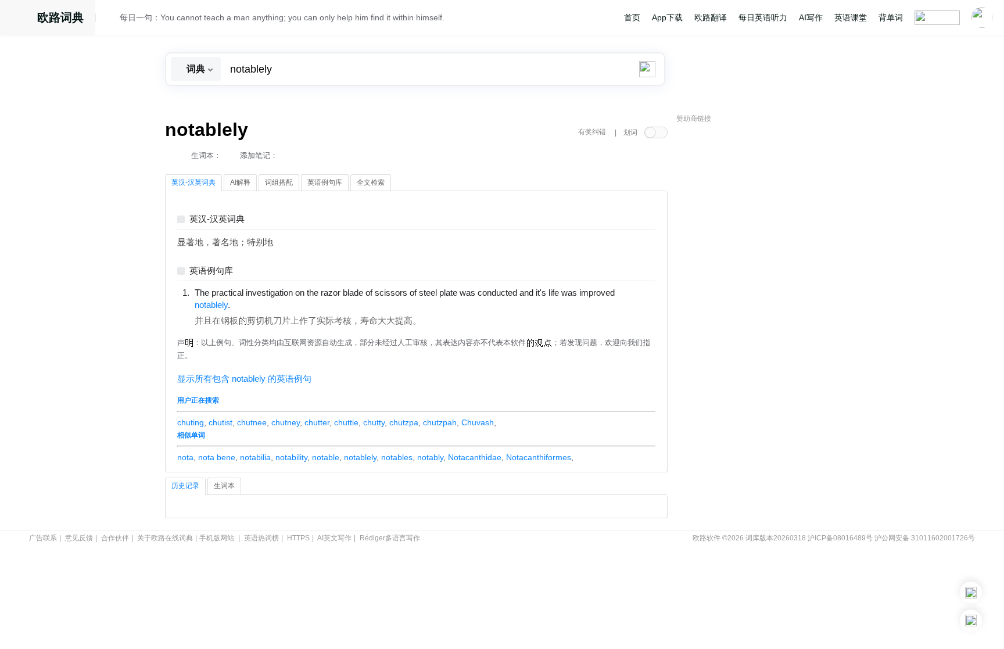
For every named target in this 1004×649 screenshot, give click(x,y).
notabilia (255, 457)
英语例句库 (211, 271)
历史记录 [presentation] (185, 486)
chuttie (346, 422)
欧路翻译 (710, 17)
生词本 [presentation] (224, 486)
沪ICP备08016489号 (840, 538)
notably (430, 457)
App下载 (667, 17)
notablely (360, 457)
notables (397, 457)
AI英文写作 (334, 538)
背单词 (890, 17)
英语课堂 (850, 17)
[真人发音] (250, 304)
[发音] (111, 19)
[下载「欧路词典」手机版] (971, 593)
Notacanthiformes (538, 457)
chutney (285, 422)
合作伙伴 (115, 538)
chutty (374, 422)
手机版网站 (216, 538)
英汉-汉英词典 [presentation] (193, 182)
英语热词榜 (261, 538)
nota (185, 457)
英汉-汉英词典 (217, 219)
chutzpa (403, 422)
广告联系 (43, 538)
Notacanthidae (474, 457)
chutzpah (440, 422)
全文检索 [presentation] (371, 182)
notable (325, 457)
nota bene (216, 457)
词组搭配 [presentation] (279, 182)
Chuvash (477, 422)
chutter (316, 422)
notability (291, 457)
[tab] (193, 183)
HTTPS (298, 538)
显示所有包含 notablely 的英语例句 (244, 378)
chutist (220, 422)
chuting (190, 422)
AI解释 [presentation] (240, 182)
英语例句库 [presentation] (324, 182)
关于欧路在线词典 (165, 538)
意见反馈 (79, 538)
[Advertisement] (763, 305)
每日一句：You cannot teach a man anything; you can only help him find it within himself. (282, 17)
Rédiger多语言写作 (390, 538)
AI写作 (811, 17)
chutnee (252, 422)
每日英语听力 (762, 17)
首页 (632, 17)
